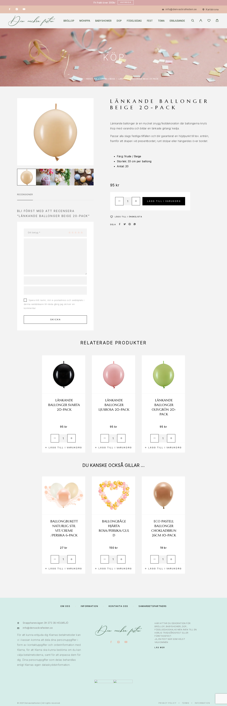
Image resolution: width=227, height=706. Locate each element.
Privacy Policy (167, 703)
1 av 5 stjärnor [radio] (69, 232)
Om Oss (65, 606)
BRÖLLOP (68, 20)
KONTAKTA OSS (118, 606)
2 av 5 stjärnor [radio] (72, 232)
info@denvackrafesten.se (181, 9)
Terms (185, 703)
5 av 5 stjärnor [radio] (81, 232)
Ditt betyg (34, 232)
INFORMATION (89, 606)
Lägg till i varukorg (164, 201)
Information (202, 703)
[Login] (201, 20)
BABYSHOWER (103, 20)
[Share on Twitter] (124, 224)
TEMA (161, 20)
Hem (71, 79)
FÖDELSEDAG (134, 20)
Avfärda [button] (125, 2)
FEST (150, 20)
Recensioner (25, 194)
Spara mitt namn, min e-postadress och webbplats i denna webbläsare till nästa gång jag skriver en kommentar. (54, 304)
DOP (119, 20)
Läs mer (160, 647)
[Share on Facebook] (119, 224)
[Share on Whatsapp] (134, 224)
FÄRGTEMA (91, 79)
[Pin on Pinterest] (129, 224)
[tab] (25, 196)
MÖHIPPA (84, 20)
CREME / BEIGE (108, 79)
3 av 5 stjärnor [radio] (75, 232)
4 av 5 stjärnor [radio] (78, 232)
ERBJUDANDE (177, 20)
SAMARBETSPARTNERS (153, 606)
